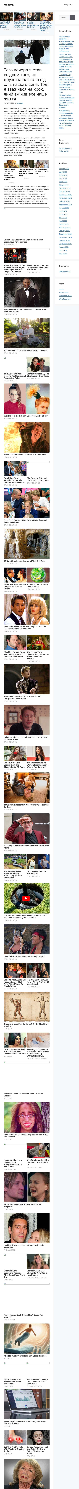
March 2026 (63, 185)
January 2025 (64, 231)
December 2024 (65, 234)
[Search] (72, 17)
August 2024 (64, 247)
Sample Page (68, 5)
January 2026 (64, 192)
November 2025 (65, 198)
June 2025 (63, 214)
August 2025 (64, 208)
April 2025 (63, 221)
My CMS (9, 4)
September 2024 (65, 244)
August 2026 (64, 169)
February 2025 (64, 227)
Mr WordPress (64, 148)
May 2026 (63, 179)
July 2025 (63, 211)
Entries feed (63, 292)
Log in (61, 289)
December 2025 (65, 195)
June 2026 (63, 175)
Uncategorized (65, 271)
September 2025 (65, 205)
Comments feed (65, 296)
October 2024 (64, 241)
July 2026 (63, 172)
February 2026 (65, 188)
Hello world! (63, 151)
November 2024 (65, 237)
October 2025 (64, 201)
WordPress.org (65, 299)
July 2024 (63, 250)
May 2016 (63, 254)
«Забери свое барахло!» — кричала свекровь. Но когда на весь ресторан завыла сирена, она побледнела (66, 44)
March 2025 (63, 224)
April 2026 (63, 182)
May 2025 (63, 218)
